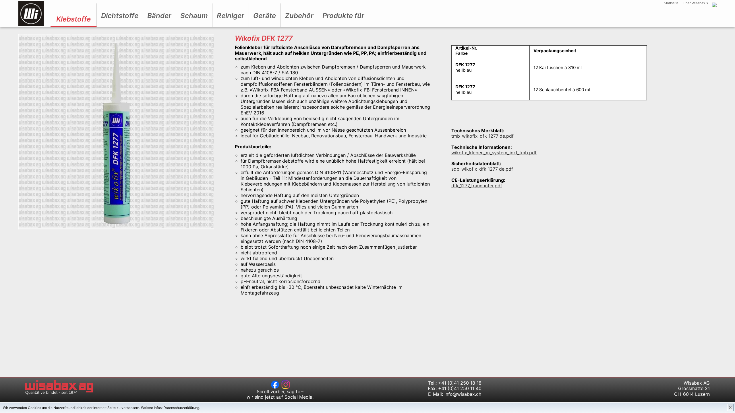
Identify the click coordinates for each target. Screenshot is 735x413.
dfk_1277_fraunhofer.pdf (476, 185)
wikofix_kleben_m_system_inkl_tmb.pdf (494, 152)
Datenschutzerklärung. (181, 408)
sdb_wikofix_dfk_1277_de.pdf (482, 169)
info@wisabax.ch (462, 394)
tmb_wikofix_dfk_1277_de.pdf (482, 136)
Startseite (671, 3)
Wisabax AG (31, 13)
